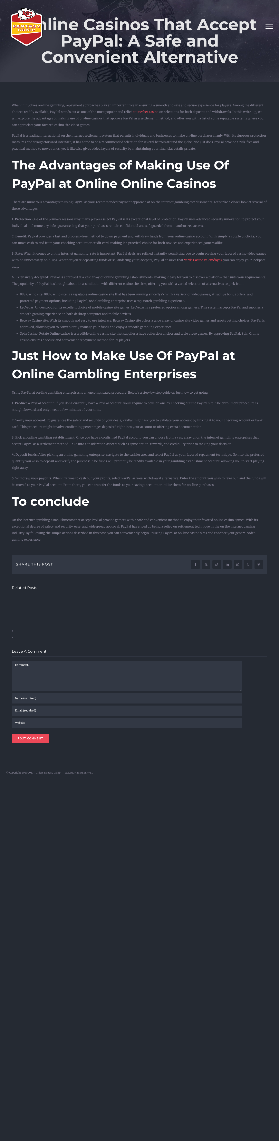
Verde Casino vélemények (203, 260)
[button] (139, 631)
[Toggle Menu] (269, 26)
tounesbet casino (145, 112)
